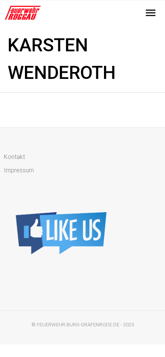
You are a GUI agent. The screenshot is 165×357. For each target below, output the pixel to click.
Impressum (19, 170)
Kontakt (14, 156)
